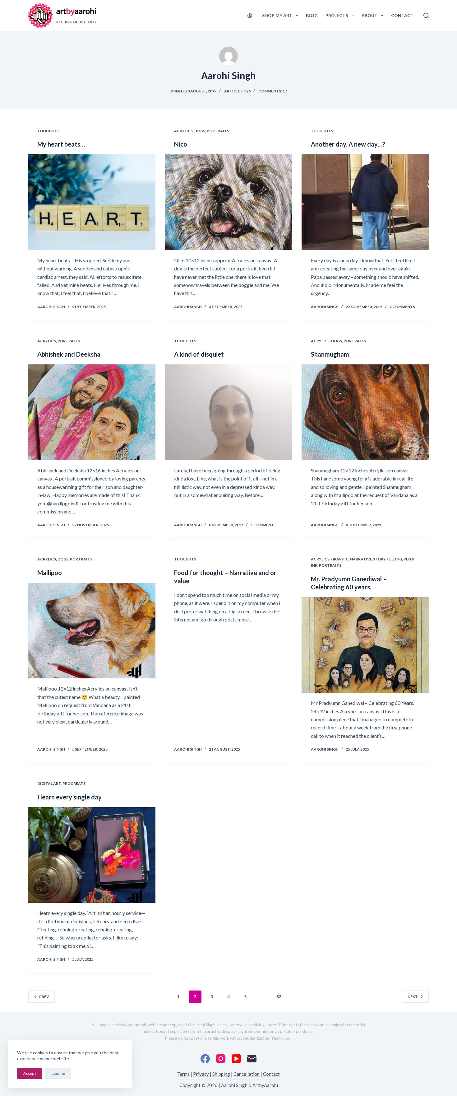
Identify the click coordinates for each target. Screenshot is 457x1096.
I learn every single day (69, 797)
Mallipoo (49, 572)
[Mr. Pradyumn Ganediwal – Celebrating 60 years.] (365, 645)
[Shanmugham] (365, 412)
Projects (336, 15)
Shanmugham (330, 354)
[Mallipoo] (91, 631)
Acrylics (183, 131)
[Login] (249, 15)
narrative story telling (376, 559)
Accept (29, 1073)
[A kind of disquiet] (228, 412)
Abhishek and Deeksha (68, 354)
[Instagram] (220, 1058)
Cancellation (246, 1074)
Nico (180, 144)
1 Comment (262, 524)
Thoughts (48, 131)
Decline (58, 1073)
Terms (183, 1074)
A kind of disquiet (199, 354)
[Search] (426, 15)
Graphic (340, 559)
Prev (44, 996)
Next (413, 996)
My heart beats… (61, 144)
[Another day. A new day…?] (365, 202)
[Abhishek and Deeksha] (91, 412)
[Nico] (228, 202)
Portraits (218, 131)
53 (278, 996)
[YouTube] (236, 1058)
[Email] (251, 1058)
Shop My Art (277, 15)
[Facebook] (205, 1058)
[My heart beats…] (91, 202)
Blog (312, 15)
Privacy (201, 1074)
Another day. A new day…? (348, 144)
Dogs (199, 131)
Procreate (73, 783)
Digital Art (49, 783)
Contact (402, 15)
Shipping (221, 1074)
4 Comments (402, 306)
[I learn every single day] (91, 855)
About (369, 15)
